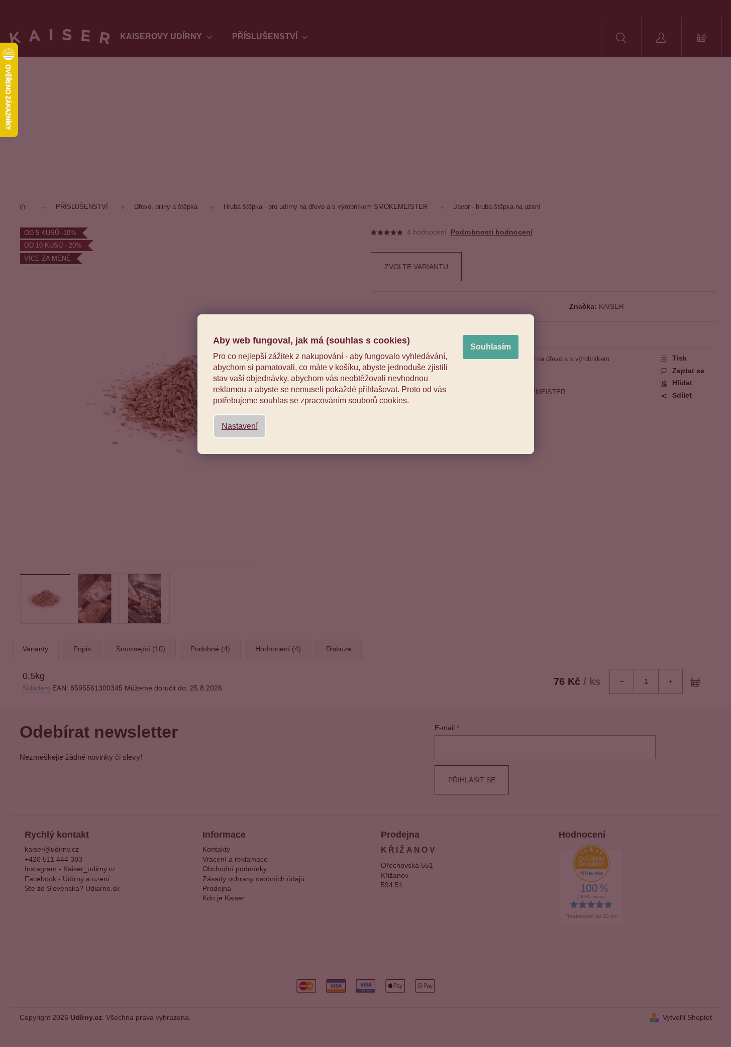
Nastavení (240, 426)
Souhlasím (490, 346)
